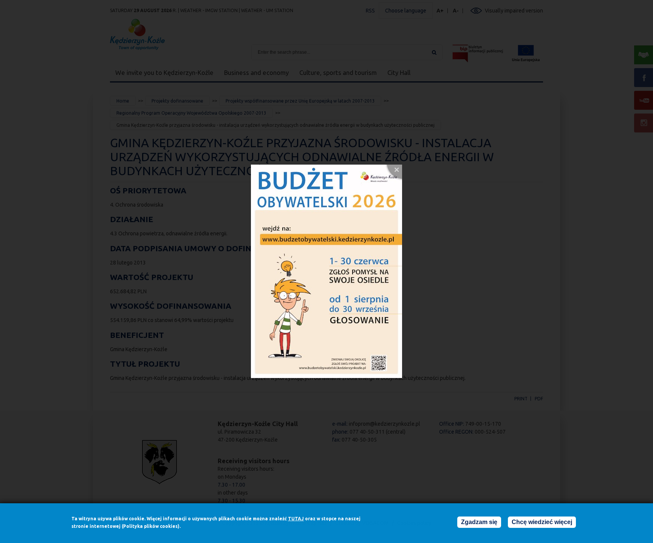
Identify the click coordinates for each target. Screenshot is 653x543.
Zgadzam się (479, 522)
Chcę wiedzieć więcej (542, 522)
